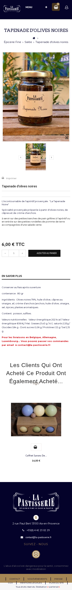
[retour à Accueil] (34, 38)
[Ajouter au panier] (35, 447)
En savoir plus (12, 276)
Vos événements (37, 579)
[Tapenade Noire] (35, 156)
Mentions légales (31, 582)
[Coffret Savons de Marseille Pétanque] (36, 419)
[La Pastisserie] (11, 8)
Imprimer (11, 178)
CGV (10, 582)
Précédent (21, 157)
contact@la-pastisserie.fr (39, 537)
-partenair (53, 586)
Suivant (51, 157)
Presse (58, 579)
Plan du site (56, 582)
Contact (14, 579)
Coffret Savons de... (36, 455)
